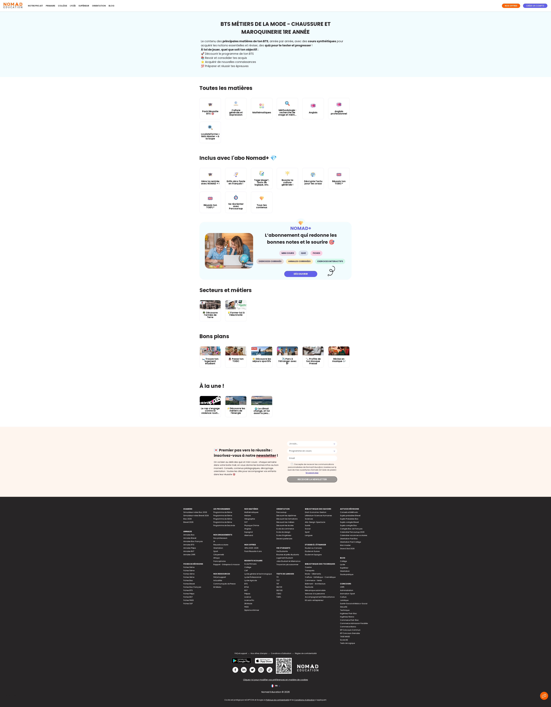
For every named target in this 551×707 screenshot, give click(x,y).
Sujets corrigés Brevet (349, 522)
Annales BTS (188, 544)
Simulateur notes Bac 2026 (195, 512)
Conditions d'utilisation (281, 653)
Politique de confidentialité (277, 700)
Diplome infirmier (251, 610)
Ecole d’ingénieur (283, 535)
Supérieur (83, 5)
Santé (307, 525)
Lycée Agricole (250, 580)
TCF (278, 580)
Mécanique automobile (315, 590)
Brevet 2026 (188, 522)
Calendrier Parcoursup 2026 (352, 532)
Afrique (216, 558)
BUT (246, 590)
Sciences (309, 519)
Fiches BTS (188, 590)
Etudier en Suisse (312, 551)
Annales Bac (189, 535)
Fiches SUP (188, 603)
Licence (247, 597)
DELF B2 (279, 590)
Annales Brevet (189, 538)
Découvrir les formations (287, 519)
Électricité (309, 587)
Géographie (249, 519)
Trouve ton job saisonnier (287, 564)
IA (214, 541)
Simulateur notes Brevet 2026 (196, 515)
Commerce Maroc (348, 626)
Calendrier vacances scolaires (353, 535)
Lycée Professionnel (252, 577)
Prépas (247, 593)
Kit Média (217, 587)
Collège (62, 5)
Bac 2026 (187, 519)
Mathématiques (251, 512)
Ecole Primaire (250, 564)
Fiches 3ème (188, 577)
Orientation (99, 5)
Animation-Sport (347, 593)
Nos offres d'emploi (259, 653)
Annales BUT (188, 551)
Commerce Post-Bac (349, 620)
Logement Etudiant (284, 558)
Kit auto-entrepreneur (314, 600)
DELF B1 (279, 587)
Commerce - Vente (313, 580)
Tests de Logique (347, 643)
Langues (309, 535)
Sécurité (343, 607)
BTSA (246, 587)
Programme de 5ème (222, 515)
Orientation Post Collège (350, 542)
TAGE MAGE (345, 636)
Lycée (73, 5)
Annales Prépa (189, 548)
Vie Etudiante (282, 551)
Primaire (50, 5)
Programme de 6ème (222, 512)
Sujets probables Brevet (350, 515)
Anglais (247, 529)
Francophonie (219, 561)
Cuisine (308, 567)
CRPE (342, 587)
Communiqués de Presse (224, 584)
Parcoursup (281, 512)
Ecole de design (283, 532)
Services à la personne (315, 593)
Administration (346, 590)
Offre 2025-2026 (251, 548)
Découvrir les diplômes (286, 515)
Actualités (217, 580)
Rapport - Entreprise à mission (226, 564)
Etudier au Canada (313, 548)
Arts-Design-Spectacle (315, 522)
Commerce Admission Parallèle (354, 623)
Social (308, 529)
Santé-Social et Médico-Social (353, 603)
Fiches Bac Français (192, 587)
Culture (343, 597)
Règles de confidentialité (306, 653)
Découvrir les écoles (285, 525)
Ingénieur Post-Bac (348, 613)
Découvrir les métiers (285, 522)
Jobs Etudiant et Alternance (288, 561)
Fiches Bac (188, 580)
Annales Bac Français (193, 541)
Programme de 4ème (222, 519)
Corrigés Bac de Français (351, 529)
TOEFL (278, 597)
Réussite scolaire (220, 544)
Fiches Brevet (189, 584)
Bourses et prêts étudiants (287, 554)
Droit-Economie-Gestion (315, 512)
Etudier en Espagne (313, 554)
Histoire (247, 515)
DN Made (248, 603)
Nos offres (511, 5)
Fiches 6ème (188, 567)
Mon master (345, 545)
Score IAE (344, 640)
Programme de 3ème (222, 522)
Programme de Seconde (224, 525)
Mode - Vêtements (313, 574)
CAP (246, 570)
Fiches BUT (188, 597)
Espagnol (248, 532)
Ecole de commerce (285, 529)
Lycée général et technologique (258, 574)
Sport (215, 551)
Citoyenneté (218, 554)
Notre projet (35, 5)
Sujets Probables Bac (349, 519)
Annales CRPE (189, 554)
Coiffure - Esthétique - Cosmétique (320, 577)
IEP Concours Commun (350, 630)
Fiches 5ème (188, 570)
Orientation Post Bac (349, 538)
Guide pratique (346, 574)
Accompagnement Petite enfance (319, 597)
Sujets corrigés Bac (348, 525)
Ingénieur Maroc (347, 617)
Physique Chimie (251, 525)
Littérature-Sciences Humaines (318, 515)
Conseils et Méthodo (349, 512)
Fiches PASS (188, 600)
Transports (309, 570)
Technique (344, 610)
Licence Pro (249, 600)
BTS (246, 584)
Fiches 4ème (188, 574)
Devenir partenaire (284, 538)
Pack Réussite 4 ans (253, 551)
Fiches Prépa (188, 593)
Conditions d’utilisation (304, 700)
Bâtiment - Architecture (315, 584)
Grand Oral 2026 (347, 548)
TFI (277, 577)
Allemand (248, 535)
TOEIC (278, 593)
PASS (246, 607)
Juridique (344, 600)
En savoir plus (312, 472)
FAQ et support (219, 577)
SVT (246, 522)
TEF (277, 584)
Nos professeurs (220, 538)
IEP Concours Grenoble (350, 633)
